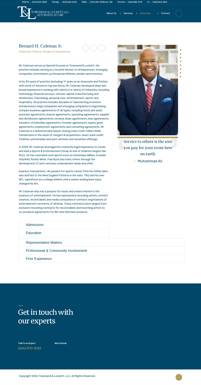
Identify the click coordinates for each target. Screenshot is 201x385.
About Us (111, 13)
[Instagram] (57, 347)
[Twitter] (101, 48)
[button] (179, 13)
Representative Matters (44, 242)
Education (33, 233)
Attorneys (145, 13)
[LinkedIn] (85, 48)
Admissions (35, 225)
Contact (165, 13)
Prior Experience (39, 258)
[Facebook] (93, 48)
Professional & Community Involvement (56, 250)
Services (128, 13)
